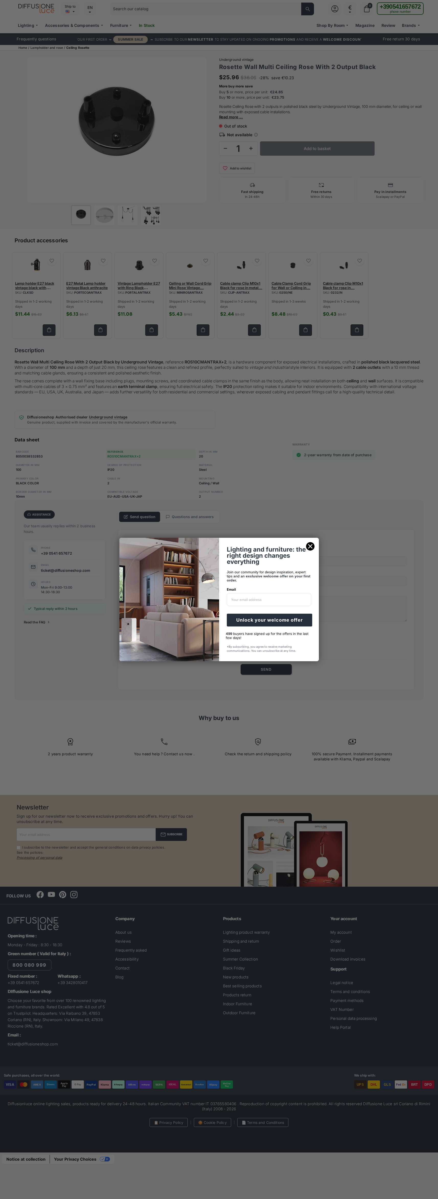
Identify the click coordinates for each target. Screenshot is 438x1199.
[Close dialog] (310, 546)
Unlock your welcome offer (269, 620)
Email (231, 589)
